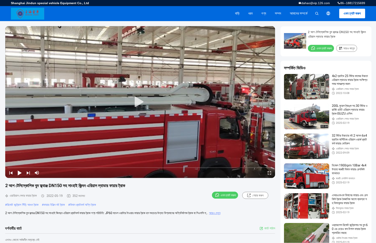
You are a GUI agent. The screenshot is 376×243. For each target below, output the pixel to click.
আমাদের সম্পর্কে (298, 13)
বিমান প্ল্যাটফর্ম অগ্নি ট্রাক (83, 204)
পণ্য (263, 13)
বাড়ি (237, 13)
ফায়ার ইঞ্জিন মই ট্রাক (54, 204)
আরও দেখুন (214, 213)
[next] (28, 172)
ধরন (250, 13)
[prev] (11, 172)
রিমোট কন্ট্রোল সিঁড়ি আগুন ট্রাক (23, 204)
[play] (140, 102)
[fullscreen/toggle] (269, 172)
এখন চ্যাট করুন (352, 13)
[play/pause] (19, 172)
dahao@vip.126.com (315, 3)
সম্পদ (278, 13)
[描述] (328, 13)
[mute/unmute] (37, 172)
